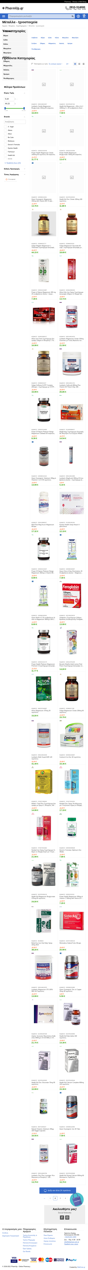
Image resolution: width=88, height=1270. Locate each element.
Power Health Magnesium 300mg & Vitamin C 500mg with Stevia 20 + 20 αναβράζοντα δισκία (71, 897)
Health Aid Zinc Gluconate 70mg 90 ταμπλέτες (43, 1083)
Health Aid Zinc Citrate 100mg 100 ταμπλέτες (70, 200)
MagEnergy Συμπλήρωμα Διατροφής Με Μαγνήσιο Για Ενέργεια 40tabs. (71, 432)
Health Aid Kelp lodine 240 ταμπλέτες (68, 1037)
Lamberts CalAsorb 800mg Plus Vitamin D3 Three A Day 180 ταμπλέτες (70, 386)
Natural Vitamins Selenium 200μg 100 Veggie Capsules (43, 1130)
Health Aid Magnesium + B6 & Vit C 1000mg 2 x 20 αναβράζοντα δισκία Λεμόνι (71, 107)
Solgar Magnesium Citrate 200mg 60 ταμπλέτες (71, 711)
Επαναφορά (11, 179)
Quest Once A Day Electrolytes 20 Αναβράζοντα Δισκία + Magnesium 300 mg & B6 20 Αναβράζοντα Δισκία (71, 572)
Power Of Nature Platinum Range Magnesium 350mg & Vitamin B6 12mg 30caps (43, 572)
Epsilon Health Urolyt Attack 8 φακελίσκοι (69, 525)
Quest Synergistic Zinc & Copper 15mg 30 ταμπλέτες (70, 990)
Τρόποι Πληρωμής (29, 1240)
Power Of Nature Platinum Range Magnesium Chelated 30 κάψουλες (43, 432)
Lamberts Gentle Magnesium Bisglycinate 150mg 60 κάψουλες (43, 107)
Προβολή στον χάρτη (71, 1244)
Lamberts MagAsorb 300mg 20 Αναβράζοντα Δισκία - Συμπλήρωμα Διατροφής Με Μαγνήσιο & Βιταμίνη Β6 (71, 479)
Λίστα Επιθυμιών (49, 1238)
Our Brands (26, 1251)
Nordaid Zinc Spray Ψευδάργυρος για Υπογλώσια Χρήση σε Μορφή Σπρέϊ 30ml (70, 804)
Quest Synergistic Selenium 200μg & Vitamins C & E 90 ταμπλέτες (44, 479)
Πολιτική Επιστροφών (30, 1243)
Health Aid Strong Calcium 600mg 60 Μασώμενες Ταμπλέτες (71, 1176)
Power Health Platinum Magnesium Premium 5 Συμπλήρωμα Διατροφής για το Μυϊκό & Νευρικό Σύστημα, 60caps (43, 665)
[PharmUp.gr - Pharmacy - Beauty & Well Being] (12, 8)
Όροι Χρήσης (27, 1248)
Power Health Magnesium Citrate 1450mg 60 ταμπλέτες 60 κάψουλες (43, 153)
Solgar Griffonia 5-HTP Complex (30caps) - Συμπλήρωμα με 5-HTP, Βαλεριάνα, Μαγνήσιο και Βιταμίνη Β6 (43, 386)
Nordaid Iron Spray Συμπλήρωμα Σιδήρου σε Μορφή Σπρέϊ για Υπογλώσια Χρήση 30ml (44, 851)
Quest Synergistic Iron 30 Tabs (69, 1129)
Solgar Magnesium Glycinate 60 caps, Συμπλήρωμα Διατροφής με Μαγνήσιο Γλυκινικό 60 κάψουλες (70, 247)
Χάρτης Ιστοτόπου (50, 1241)
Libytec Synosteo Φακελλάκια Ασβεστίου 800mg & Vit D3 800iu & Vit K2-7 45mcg (44, 1037)
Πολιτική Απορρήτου (29, 1246)
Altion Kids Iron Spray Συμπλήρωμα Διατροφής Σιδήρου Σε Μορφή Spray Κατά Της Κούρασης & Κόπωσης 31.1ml (71, 293)
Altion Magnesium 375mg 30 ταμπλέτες (41, 711)
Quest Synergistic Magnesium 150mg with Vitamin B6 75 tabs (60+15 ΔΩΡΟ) (42, 200)
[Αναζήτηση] (72, 16)
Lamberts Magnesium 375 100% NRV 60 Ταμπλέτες (42, 990)
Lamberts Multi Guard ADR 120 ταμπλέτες (42, 758)
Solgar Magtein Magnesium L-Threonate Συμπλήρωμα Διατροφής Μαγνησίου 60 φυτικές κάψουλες (43, 247)
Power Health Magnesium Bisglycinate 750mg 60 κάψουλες (70, 153)
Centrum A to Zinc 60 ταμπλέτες (70, 757)
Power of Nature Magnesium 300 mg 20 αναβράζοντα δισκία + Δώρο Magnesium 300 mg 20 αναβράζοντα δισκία (44, 293)
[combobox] (41, 16)
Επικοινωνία (48, 1244)
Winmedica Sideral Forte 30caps (70, 943)
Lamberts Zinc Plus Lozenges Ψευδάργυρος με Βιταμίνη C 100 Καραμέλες (43, 1176)
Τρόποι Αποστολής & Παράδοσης (30, 1236)
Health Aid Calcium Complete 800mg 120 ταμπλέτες (71, 1083)
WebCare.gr (81, 1267)
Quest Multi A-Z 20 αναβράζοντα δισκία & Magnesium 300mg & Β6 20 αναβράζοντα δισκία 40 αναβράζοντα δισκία (43, 618)
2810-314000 (77, 7)
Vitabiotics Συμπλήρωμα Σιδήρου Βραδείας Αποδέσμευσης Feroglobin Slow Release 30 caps (71, 618)
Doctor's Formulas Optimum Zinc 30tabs (70, 851)
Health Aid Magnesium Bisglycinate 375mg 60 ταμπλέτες (43, 897)
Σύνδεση (5, 1233)
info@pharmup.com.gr (71, 1242)
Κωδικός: (34, 104)
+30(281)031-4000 (70, 1237)
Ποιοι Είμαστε (48, 1235)
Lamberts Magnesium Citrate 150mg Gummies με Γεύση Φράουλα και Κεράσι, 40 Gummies (71, 340)
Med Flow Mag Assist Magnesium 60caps (43, 525)
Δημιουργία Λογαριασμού (10, 1236)
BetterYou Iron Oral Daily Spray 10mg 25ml (42, 944)
